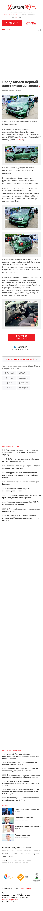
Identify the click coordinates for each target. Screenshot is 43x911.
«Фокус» (20, 140)
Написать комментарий (21, 359)
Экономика (27, 848)
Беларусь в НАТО (21, 863)
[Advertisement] (21, 56)
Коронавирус (7, 863)
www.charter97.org (28, 888)
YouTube (24, 373)
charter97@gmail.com (10, 899)
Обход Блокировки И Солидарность (16, 860)
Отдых (10, 857)
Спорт (19, 851)
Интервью (14, 854)
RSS (10, 388)
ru (16, 17)
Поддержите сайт (12, 23)
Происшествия (8, 851)
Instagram (24, 383)
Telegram (24, 388)
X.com (10, 378)
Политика (6, 848)
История (36, 851)
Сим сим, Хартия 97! (31, 23)
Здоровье (36, 854)
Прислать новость (11, 15)
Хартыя (21, 8)
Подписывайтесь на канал (21, 348)
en (20, 17)
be (13, 17)
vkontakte (24, 378)
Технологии (26, 854)
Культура (27, 851)
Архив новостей (28, 15)
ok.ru (10, 383)
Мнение (5, 805)
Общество (16, 848)
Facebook (10, 373)
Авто (4, 857)
